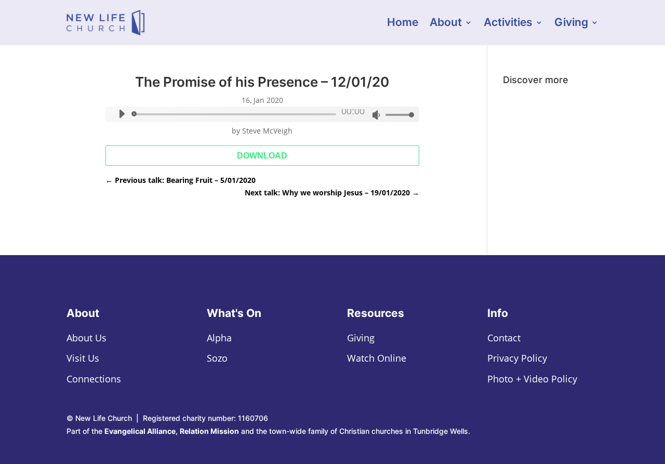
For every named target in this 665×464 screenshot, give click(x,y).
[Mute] (376, 115)
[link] (105, 22)
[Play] (121, 113)
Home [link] (402, 24)
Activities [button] (508, 24)
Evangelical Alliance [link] (140, 431)
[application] (262, 114)
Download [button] (262, 155)
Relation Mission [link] (209, 431)
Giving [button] (571, 24)
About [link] (446, 24)
